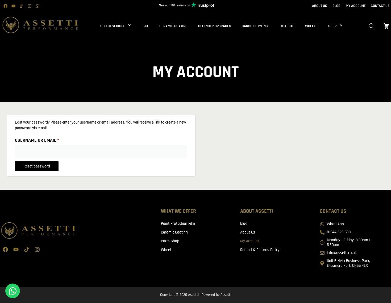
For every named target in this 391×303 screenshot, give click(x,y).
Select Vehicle (112, 26)
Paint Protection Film (178, 223)
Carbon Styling (255, 26)
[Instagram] (29, 6)
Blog (243, 223)
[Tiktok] (21, 6)
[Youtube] (13, 6)
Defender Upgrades (214, 26)
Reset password (36, 166)
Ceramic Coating (173, 26)
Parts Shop (170, 241)
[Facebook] (5, 6)
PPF (146, 26)
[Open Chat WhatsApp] (12, 291)
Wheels (311, 26)
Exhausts (286, 26)
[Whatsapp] (37, 6)
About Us (247, 232)
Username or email (46, 139)
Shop (332, 26)
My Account (249, 241)
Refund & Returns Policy (260, 249)
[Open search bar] (371, 26)
